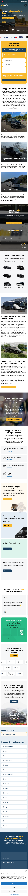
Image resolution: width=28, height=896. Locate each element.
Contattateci (9, 451)
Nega (14, 887)
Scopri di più (19, 241)
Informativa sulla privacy (18, 75)
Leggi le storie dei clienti (14, 232)
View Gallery (21, 311)
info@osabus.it (24, 1)
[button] (26, 871)
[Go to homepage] (5, 4)
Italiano (2, 1)
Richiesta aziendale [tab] (11, 54)
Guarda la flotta (9, 241)
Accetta (14, 883)
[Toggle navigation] (25, 5)
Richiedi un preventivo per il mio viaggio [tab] (15, 50)
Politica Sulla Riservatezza (14, 894)
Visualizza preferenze (14, 891)
